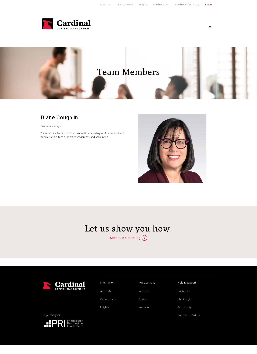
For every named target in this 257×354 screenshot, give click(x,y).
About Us (105, 4)
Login (208, 4)
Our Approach (125, 4)
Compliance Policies (189, 315)
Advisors (144, 299)
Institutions (145, 307)
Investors (144, 291)
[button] (210, 27)
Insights (143, 4)
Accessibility (184, 307)
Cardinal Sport (161, 4)
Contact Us (184, 291)
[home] (66, 23)
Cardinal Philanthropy (187, 4)
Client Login (184, 299)
